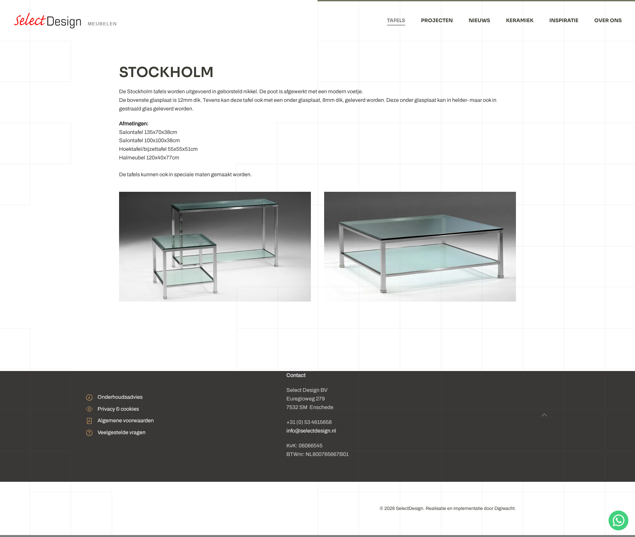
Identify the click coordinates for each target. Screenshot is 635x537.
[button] (544, 415)
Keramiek (519, 20)
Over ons (608, 20)
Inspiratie (563, 20)
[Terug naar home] (67, 20)
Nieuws (479, 20)
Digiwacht (504, 508)
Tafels (396, 20)
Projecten (437, 20)
